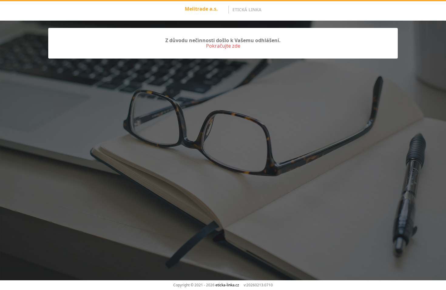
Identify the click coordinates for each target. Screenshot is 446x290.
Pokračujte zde (223, 45)
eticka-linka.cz (227, 285)
